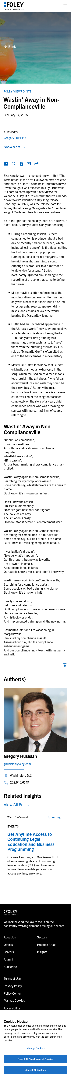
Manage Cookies (36, 1048)
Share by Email (29, 163)
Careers (9, 952)
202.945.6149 (19, 782)
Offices (8, 944)
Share (36, 163)
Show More (12, 147)
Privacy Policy (13, 986)
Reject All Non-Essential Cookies (35, 1059)
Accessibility (12, 1008)
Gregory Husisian (15, 138)
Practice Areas (46, 944)
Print (21, 163)
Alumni (8, 959)
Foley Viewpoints (17, 91)
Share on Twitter (13, 163)
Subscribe (10, 967)
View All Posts (16, 804)
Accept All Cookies (35, 1069)
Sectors (42, 937)
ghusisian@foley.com (17, 764)
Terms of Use (12, 978)
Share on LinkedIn (6, 163)
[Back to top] (65, 666)
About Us (10, 937)
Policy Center (12, 993)
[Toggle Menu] (65, 6)
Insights (42, 952)
